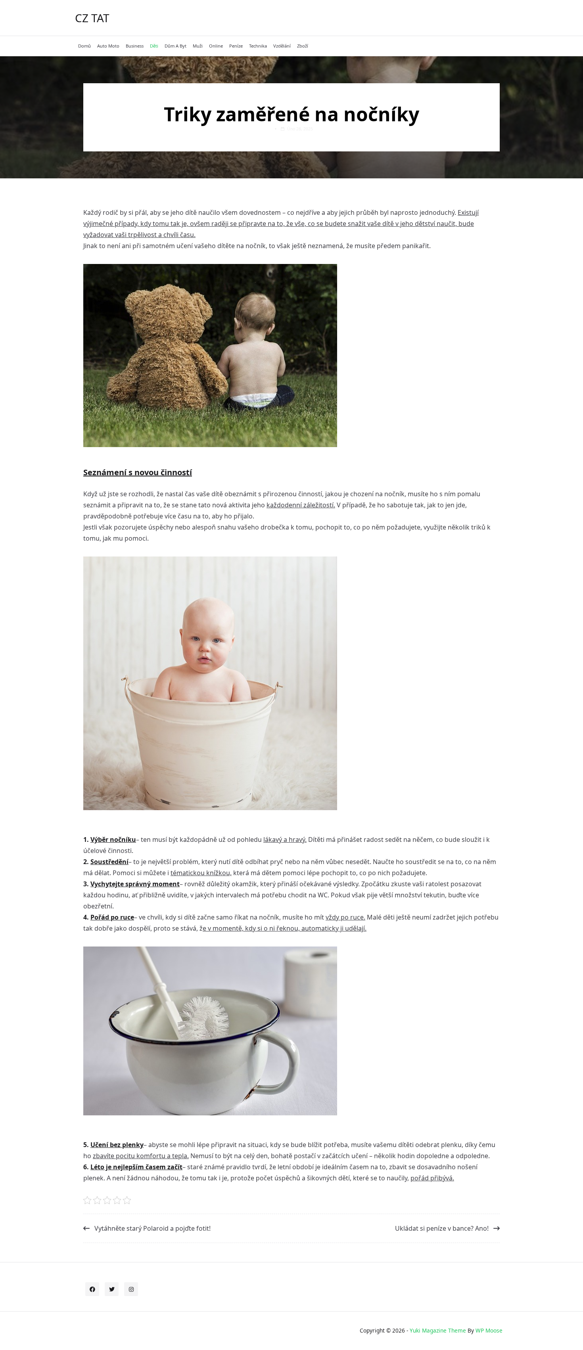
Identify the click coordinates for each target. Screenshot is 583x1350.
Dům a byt (175, 46)
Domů (84, 46)
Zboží (302, 46)
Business (135, 46)
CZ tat (92, 17)
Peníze (236, 46)
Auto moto (108, 46)
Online (216, 46)
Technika (258, 46)
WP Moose (489, 1330)
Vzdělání (282, 46)
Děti (154, 46)
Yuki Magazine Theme (438, 1330)
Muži (198, 46)
